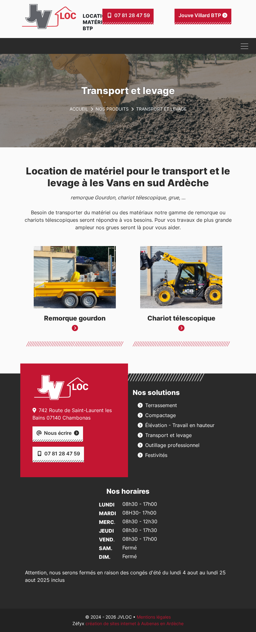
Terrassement (161, 405)
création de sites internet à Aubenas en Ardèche (135, 623)
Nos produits (112, 109)
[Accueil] (79, 109)
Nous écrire (58, 433)
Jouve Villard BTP (200, 15)
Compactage (160, 415)
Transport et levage (161, 109)
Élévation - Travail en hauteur (179, 425)
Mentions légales (154, 617)
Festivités (156, 455)
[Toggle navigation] (244, 46)
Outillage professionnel (172, 445)
